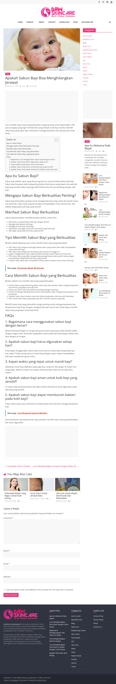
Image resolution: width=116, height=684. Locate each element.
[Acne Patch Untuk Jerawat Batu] (41, 479)
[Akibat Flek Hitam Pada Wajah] (90, 275)
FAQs (8, 157)
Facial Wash (87, 57)
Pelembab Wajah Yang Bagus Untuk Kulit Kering (15, 495)
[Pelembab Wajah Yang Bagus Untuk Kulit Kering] (16, 479)
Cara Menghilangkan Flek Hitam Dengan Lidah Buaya (105, 179)
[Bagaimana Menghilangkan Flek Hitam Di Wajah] (90, 191)
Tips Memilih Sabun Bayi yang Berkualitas (22, 151)
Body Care (87, 46)
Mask (85, 67)
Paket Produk (88, 74)
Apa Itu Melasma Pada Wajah (97, 147)
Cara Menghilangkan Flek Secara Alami (105, 253)
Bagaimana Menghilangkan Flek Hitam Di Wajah (105, 195)
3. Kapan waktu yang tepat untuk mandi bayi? (26, 164)
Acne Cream (87, 36)
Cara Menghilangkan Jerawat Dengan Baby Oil (56, 466)
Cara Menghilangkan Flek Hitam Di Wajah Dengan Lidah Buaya (98, 226)
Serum (85, 81)
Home (20, 22)
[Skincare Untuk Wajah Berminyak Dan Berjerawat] (67, 479)
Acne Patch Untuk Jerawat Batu (38, 494)
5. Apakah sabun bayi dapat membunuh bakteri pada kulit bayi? (33, 169)
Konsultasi (64, 22)
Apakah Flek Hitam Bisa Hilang (103, 237)
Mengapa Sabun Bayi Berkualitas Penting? (22, 146)
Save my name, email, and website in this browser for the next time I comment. (40, 589)
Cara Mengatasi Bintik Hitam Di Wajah (105, 293)
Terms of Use (98, 616)
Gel (84, 60)
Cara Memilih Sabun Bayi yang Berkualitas (22, 154)
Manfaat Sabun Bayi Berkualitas (18, 149)
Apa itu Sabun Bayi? (14, 143)
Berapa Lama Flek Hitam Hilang (96, 268)
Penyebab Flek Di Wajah (17, 466)
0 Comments (32, 86)
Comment (8, 518)
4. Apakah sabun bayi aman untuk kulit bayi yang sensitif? (31, 167)
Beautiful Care (88, 39)
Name (7, 551)
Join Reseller (87, 22)
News (85, 71)
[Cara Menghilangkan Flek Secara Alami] (90, 249)
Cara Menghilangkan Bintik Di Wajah (105, 212)
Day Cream (87, 53)
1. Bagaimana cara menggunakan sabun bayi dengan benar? (32, 159)
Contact (52, 22)
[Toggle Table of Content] (55, 140)
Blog (75, 22)
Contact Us (97, 627)
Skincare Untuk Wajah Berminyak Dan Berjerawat (66, 495)
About (41, 22)
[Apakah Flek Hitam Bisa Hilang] (90, 234)
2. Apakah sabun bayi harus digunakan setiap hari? (28, 162)
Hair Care (86, 64)
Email (7, 564)
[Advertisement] (41, 106)
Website (7, 576)
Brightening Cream (90, 50)
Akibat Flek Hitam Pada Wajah (103, 278)
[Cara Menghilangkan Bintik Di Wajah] (90, 209)
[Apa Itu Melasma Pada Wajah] (98, 124)
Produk (30, 22)
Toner (85, 85)
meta (23, 86)
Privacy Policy (98, 620)
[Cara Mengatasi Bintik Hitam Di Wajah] (90, 290)
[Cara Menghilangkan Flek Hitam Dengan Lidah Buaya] (90, 174)
